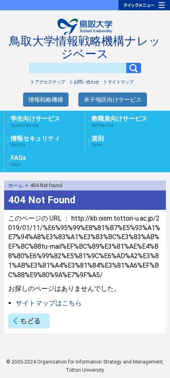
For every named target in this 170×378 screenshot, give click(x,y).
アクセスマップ (50, 82)
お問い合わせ (86, 82)
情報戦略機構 (45, 99)
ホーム (15, 185)
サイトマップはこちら (49, 303)
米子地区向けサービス (113, 99)
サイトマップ (121, 82)
